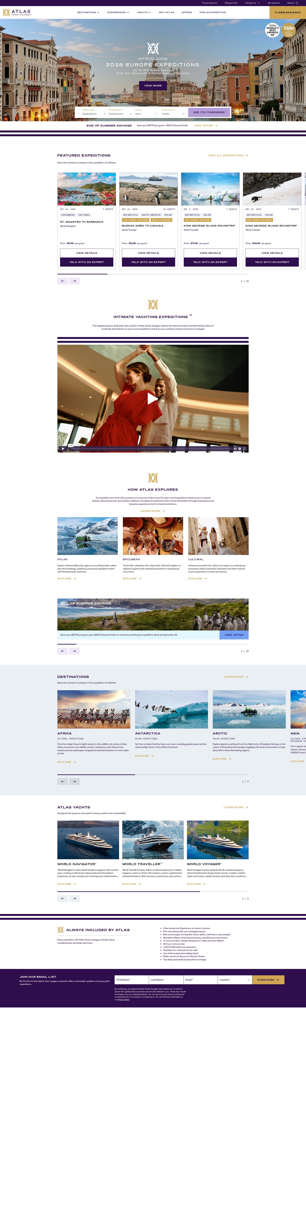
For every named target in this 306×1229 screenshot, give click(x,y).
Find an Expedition (213, 12)
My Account (274, 3)
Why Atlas (166, 12)
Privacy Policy (124, 999)
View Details (86, 252)
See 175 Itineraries (209, 112)
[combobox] (92, 113)
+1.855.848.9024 (288, 12)
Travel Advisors (209, 3)
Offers (187, 12)
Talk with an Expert (86, 262)
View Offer (234, 634)
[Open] (104, 114)
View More (153, 85)
